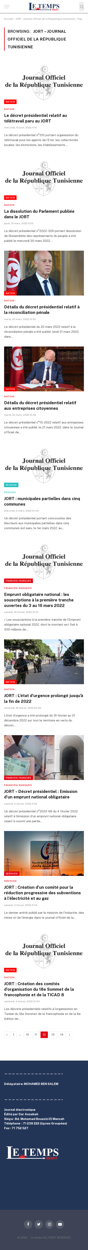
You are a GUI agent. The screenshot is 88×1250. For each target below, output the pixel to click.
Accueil (8, 18)
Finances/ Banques (18, 581)
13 (52, 1034)
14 (61, 1034)
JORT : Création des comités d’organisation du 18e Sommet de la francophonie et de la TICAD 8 (39, 989)
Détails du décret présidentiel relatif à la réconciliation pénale (42, 310)
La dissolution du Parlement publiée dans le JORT (39, 214)
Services (12, 873)
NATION (10, 102)
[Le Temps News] (44, 6)
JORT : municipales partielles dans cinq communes (42, 501)
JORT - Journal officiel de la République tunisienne (45, 18)
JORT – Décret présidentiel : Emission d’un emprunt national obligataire (40, 794)
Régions (11, 485)
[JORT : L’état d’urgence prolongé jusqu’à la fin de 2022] (44, 661)
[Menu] (6, 6)
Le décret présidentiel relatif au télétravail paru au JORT (35, 118)
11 (36, 1034)
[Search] (81, 6)
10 (27, 1034)
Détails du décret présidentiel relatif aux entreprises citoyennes (40, 405)
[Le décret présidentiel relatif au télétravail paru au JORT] (44, 81)
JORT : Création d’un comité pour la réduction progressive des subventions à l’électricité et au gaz (42, 893)
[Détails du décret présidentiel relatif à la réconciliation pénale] (44, 273)
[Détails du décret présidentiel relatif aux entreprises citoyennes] (44, 368)
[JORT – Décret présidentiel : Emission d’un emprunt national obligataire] (44, 757)
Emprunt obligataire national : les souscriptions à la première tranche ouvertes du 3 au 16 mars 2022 (39, 600)
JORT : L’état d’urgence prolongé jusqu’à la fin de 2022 (43, 698)
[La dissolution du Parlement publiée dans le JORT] (44, 177)
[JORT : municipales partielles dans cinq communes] (44, 464)
